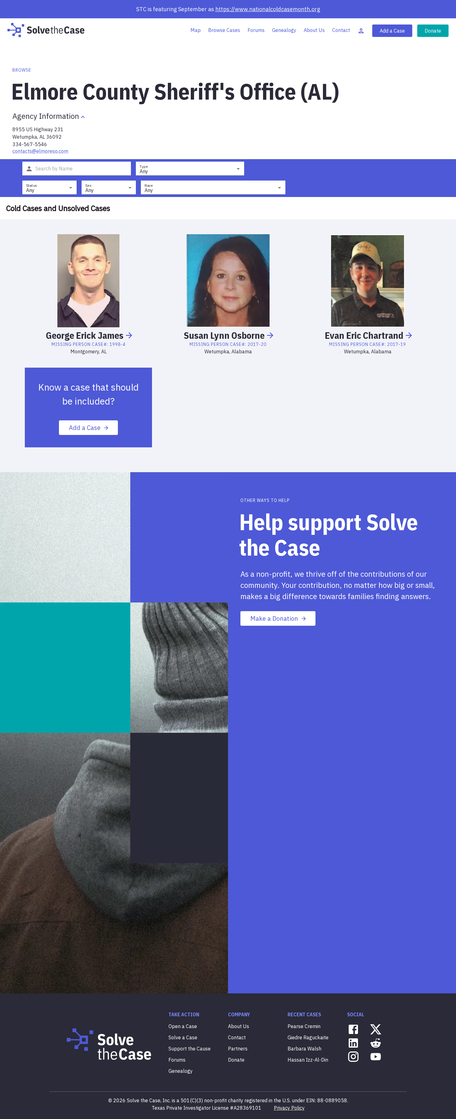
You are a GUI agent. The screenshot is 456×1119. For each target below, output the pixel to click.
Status (31, 185)
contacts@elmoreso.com (40, 151)
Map (195, 30)
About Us (314, 30)
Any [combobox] (144, 171)
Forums (256, 30)
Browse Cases (224, 30)
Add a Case (392, 31)
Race (149, 185)
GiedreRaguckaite (308, 1037)
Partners (238, 1048)
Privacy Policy (289, 1108)
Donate (433, 31)
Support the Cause (189, 1048)
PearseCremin (304, 1026)
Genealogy (284, 30)
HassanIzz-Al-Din (308, 1060)
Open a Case (182, 1026)
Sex (88, 185)
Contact (341, 30)
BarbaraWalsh (304, 1048)
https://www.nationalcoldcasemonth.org (267, 9)
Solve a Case (182, 1037)
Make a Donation (274, 618)
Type (144, 166)
